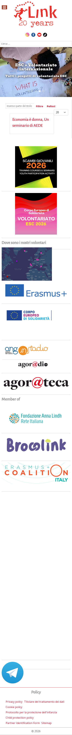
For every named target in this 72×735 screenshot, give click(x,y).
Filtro (39, 106)
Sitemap (46, 723)
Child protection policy (20, 718)
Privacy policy (14, 702)
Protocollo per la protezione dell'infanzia (31, 712)
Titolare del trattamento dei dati (44, 702)
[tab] (28, 91)
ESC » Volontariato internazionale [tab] (40, 91)
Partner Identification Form (23, 723)
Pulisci (51, 106)
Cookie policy (14, 707)
